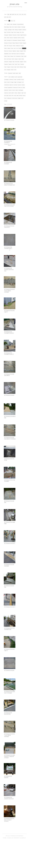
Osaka (22, 56)
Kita (9, 20)
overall (10, 92)
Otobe (25, 56)
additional (12, 76)
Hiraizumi (11, 37)
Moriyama (10, 51)
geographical (10, 87)
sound (15, 95)
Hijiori (5, 37)
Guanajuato (6, 35)
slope (10, 95)
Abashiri (8, 24)
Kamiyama (19, 40)
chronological (19, 82)
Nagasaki (21, 51)
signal (7, 95)
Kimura (12, 20)
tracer (5, 98)
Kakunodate (15, 40)
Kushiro (5, 48)
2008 (10, 14)
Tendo (16, 64)
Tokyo (5, 66)
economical (15, 84)
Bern (13, 27)
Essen (5, 32)
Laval (14, 48)
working (5, 100)
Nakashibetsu (6, 53)
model (14, 73)
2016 (7, 17)
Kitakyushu (17, 43)
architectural (11, 79)
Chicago (5, 29)
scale (25, 92)
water (22, 98)
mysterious (6, 92)
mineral (13, 90)
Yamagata (8, 69)
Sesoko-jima (6, 61)
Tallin (13, 64)
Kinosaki (21, 43)
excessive (23, 84)
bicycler (22, 79)
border (5, 82)
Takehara (10, 64)
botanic (8, 82)
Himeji (8, 37)
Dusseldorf (20, 29)
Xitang (25, 66)
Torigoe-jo (8, 66)
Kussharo (9, 48)
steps (17, 95)
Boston (16, 27)
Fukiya (12, 32)
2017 (10, 17)
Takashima (6, 64)
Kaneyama (6, 43)
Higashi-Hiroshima (23, 35)
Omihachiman (18, 56)
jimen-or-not (20, 87)
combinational (6, 84)
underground (9, 98)
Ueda (15, 66)
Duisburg (16, 29)
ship (5, 95)
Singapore (21, 61)
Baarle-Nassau (6, 27)
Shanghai (10, 61)
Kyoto (12, 48)
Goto (23, 32)
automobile (19, 79)
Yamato (12, 69)
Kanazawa (23, 40)
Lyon (17, 48)
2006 (8, 14)
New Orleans (14, 53)
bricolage (12, 82)
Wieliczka (21, 66)
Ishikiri (5, 40)
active (9, 76)
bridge (15, 82)
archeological (6, 79)
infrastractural (15, 87)
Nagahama (14, 51)
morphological (20, 90)
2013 (22, 14)
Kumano (22, 45)
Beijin (11, 27)
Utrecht (18, 66)
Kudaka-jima (18, 45)
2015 (5, 17)
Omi (14, 56)
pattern (13, 92)
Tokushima (22, 64)
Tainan (25, 61)
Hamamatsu (14, 35)
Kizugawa (24, 43)
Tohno (19, 64)
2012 (20, 14)
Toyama (12, 66)
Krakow (14, 45)
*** (11, 104)
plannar (17, 73)
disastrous (11, 84)
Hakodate (10, 35)
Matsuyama (24, 48)
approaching (20, 76)
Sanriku (13, 59)
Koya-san (10, 45)
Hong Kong (15, 37)
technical (20, 95)
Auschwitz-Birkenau (20, 24)
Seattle (20, 59)
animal (16, 76)
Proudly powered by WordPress (14, 836)
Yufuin (15, 69)
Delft (13, 29)
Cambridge (23, 27)
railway (16, 92)
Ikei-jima (23, 37)
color (23, 82)
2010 (15, 14)
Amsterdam (14, 24)
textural (24, 95)
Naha (25, 51)
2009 (13, 14)
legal (24, 87)
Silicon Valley (17, 61)
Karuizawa (10, 43)
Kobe (5, 45)
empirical (19, 84)
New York (18, 53)
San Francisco (9, 59)
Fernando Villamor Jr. (20, 838)
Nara (10, 53)
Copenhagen (10, 29)
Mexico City (6, 51)
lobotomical (6, 90)
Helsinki (18, 35)
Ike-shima (19, 37)
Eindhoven (24, 29)
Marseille (20, 48)
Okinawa (11, 56)
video (20, 73)
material (10, 90)
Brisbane (19, 27)
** (9, 104)
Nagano (18, 51)
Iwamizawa (9, 40)
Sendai (23, 59)
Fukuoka (18, 32)
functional (5, 87)
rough (22, 92)
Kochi (7, 45)
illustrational (10, 73)
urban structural (14, 98)
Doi (14, 20)
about (26, 2)
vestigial (19, 98)
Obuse (9, 56)
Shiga (13, 61)
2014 (25, 14)
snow (12, 95)
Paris (5, 59)
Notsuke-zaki (22, 53)
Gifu (20, 32)
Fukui (15, 32)
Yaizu (5, 69)
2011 (18, 14)
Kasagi (14, 43)
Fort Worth (8, 32)
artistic (15, 79)
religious (19, 92)
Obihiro (5, 56)
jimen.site (14, 4)
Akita (11, 24)
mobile (17, 90)
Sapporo (16, 59)
